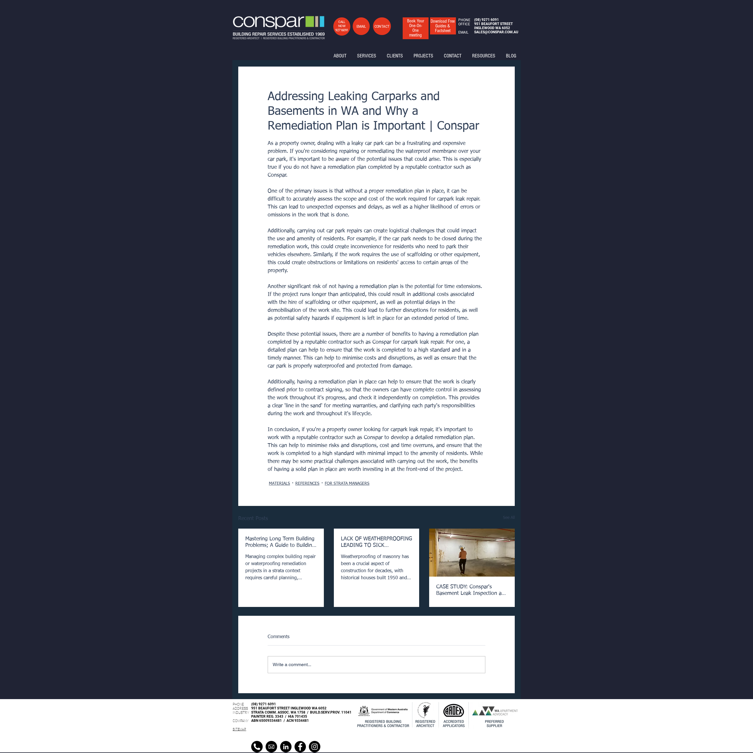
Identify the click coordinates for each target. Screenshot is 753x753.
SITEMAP (239, 729)
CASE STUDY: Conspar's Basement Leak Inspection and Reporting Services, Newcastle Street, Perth (471, 590)
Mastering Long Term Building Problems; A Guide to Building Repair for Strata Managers (280, 542)
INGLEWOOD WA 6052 (492, 28)
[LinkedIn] (285, 746)
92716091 (341, 30)
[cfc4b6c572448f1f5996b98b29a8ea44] (271, 746)
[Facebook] (300, 746)
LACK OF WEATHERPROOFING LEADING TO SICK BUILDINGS (376, 542)
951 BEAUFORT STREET (493, 24)
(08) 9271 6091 (263, 704)
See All (509, 518)
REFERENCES (307, 483)
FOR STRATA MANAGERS (347, 483)
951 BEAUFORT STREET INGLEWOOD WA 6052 (288, 708)
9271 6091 (490, 20)
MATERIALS (279, 483)
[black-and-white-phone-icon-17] (257, 746)
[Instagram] (314, 746)
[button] (361, 26)
